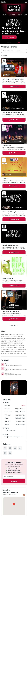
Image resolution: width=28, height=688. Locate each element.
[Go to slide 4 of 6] (14, 42)
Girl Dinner (5, 179)
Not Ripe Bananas (7, 278)
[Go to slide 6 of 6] (19, 42)
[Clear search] (25, 51)
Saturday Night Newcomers (10, 245)
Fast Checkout (15, 86)
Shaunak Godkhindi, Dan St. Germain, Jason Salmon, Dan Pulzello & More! (13, 212)
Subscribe (14, 481)
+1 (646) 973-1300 (10, 430)
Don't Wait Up (6, 145)
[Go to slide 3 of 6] (12, 42)
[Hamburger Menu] (26, 1)
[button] (14, 504)
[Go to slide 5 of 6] (16, 42)
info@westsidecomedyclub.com (14, 437)
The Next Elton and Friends (10, 311)
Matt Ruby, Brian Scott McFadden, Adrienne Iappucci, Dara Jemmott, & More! (13, 112)
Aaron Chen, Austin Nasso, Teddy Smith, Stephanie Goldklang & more (13, 79)
